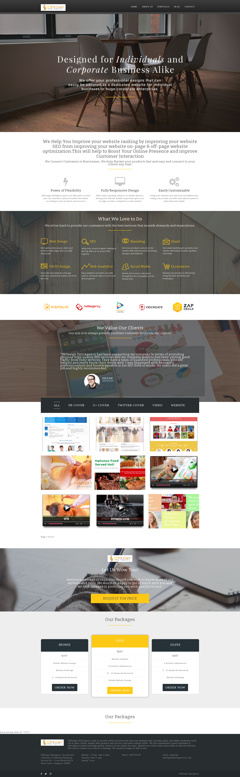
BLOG (177, 7)
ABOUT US (147, 7)
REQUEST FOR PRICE (120, 601)
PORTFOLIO (163, 7)
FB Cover (76, 408)
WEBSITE (178, 408)
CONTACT (190, 7)
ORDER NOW (65, 690)
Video (157, 408)
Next (236, 72)
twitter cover (131, 408)
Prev (3, 72)
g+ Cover (101, 408)
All (57, 408)
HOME (134, 7)
